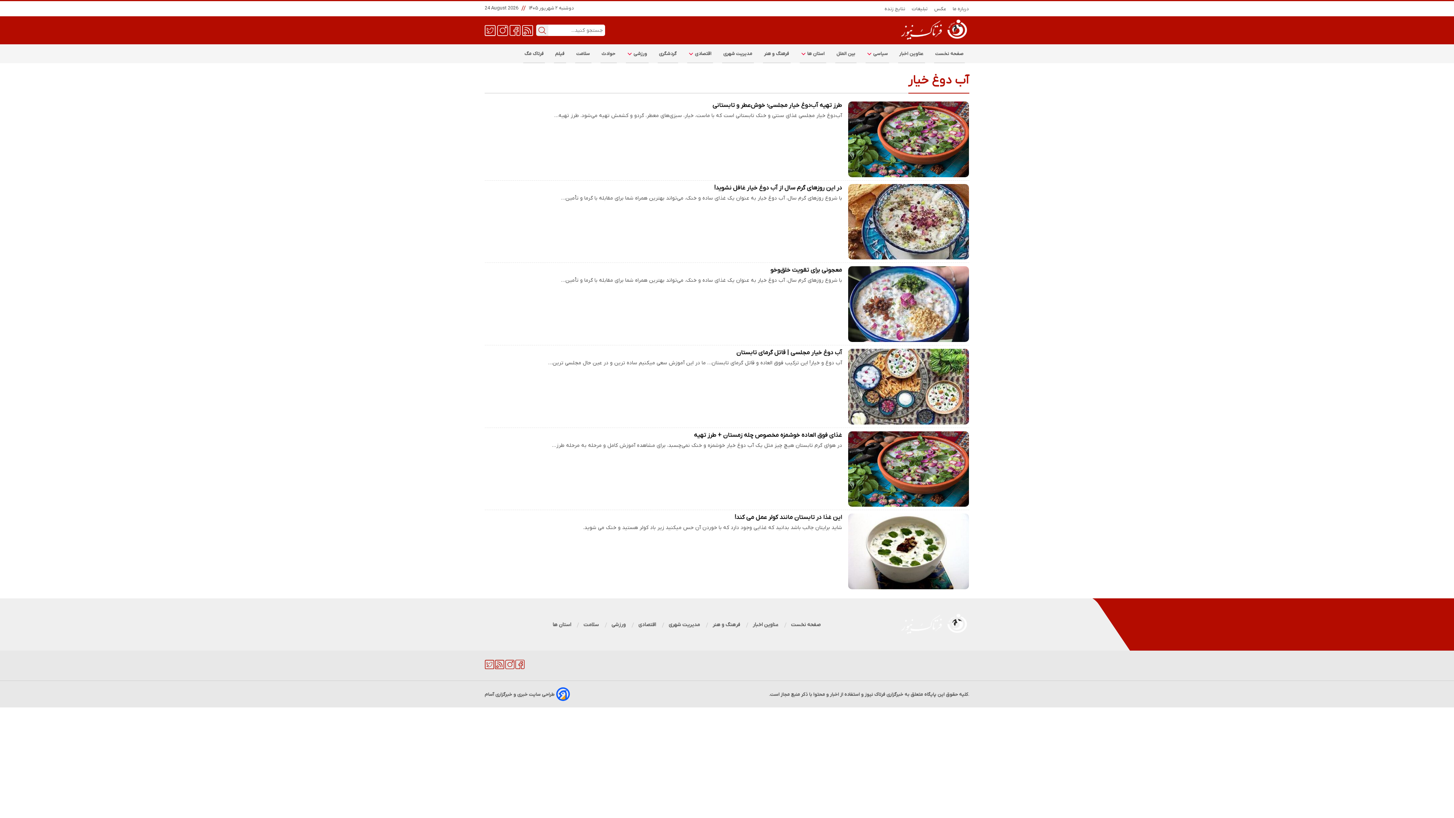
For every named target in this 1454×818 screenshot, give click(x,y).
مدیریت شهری (738, 53)
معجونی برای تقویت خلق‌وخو (806, 270)
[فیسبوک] (515, 30)
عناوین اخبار (911, 53)
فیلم (560, 53)
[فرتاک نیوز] (933, 40)
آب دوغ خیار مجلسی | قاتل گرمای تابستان (789, 352)
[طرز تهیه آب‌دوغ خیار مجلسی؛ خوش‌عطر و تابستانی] (908, 139)
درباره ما (961, 9)
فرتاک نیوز (875, 694)
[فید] (527, 30)
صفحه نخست (949, 53)
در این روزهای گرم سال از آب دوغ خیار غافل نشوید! (778, 188)
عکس (940, 9)
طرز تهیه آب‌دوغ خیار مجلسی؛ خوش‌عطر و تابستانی (777, 105)
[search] (542, 30)
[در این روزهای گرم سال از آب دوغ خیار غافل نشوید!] (908, 222)
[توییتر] (490, 30)
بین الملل (845, 53)
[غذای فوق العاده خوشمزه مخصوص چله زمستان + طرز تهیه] (908, 469)
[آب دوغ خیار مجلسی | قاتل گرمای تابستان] (908, 387)
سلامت (583, 53)
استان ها (815, 53)
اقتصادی (703, 53)
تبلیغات (920, 9)
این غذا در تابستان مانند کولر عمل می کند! (788, 517)
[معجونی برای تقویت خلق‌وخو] (908, 304)
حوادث (609, 53)
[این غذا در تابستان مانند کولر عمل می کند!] (908, 551)
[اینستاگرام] (502, 30)
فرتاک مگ (534, 53)
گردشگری (668, 53)
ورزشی (639, 53)
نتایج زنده (895, 9)
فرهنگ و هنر (776, 53)
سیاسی (880, 53)
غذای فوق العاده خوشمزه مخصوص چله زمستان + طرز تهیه (768, 435)
